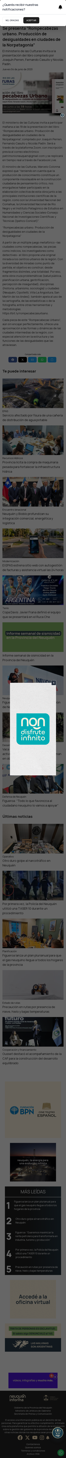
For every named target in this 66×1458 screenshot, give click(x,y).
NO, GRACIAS (12, 20)
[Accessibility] (57, 1432)
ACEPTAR (31, 20)
